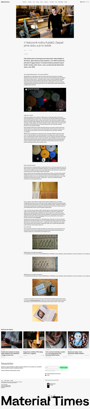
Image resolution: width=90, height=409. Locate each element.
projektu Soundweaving (35, 300)
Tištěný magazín (60, 1)
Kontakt (65, 1)
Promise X (42, 215)
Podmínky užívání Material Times (5, 386)
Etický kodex (3, 387)
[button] (24, 2)
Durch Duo (38, 217)
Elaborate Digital (8, 385)
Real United (5, 384)
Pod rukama (52, 1)
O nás (56, 1)
